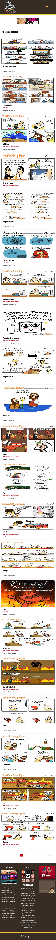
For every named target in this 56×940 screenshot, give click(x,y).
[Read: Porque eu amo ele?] (28, 206)
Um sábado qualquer (14, 69)
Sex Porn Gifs (30, 922)
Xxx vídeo (29, 927)
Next (51, 855)
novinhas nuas (25, 910)
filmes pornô (27, 902)
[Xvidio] (32, 880)
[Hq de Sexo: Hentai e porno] (32, 876)
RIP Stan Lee (6, 648)
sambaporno (32, 920)
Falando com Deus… (8, 105)
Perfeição (5, 571)
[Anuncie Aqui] (47, 886)
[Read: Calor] (28, 593)
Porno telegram (30, 917)
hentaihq (32, 907)
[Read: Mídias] (28, 710)
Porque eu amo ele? (8, 222)
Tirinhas (8, 69)
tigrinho (29, 924)
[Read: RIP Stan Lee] (28, 632)
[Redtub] (23, 876)
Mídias (4, 726)
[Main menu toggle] (47, 7)
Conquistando (6, 764)
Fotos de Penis (31, 903)
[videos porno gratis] (32, 872)
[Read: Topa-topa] (28, 826)
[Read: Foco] (28, 477)
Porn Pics (24, 919)
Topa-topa (5, 842)
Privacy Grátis (30, 919)
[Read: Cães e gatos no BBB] (28, 244)
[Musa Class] (28, 21)
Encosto (5, 532)
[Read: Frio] (28, 787)
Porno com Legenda (26, 915)
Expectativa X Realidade (9, 687)
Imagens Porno (26, 908)
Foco (4, 493)
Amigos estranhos (8, 377)
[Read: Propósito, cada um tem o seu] (28, 322)
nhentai (28, 907)
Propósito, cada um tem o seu (11, 338)
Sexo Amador (23, 922)
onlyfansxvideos (24, 913)
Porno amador (32, 913)
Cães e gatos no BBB (8, 260)
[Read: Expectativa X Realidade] (28, 671)
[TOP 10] (9, 882)
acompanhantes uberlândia (27, 895)
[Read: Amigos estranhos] (28, 361)
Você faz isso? (6, 416)
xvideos (33, 924)
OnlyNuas (31, 910)
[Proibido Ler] (23, 872)
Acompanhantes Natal (29, 893)
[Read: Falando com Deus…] (28, 89)
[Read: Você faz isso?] (28, 399)
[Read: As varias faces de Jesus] (28, 50)
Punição (5, 454)
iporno (31, 908)
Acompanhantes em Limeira (27, 888)
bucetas (28, 898)
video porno (24, 925)
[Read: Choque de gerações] (28, 283)
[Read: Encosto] (28, 516)
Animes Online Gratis (26, 896)
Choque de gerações (8, 299)
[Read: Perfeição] (28, 554)
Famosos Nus (29, 900)
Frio (4, 803)
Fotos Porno (25, 905)
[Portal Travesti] (47, 872)
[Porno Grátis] (28, 880)
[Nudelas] (28, 872)
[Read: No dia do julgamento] (28, 167)
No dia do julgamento (8, 183)
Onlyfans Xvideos (28, 912)
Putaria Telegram (24, 920)
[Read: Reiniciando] (28, 128)
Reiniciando (6, 144)
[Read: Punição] (28, 438)
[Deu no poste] (28, 876)
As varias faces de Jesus (9, 67)
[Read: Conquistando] (28, 748)
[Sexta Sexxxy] (9, 872)
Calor (4, 609)
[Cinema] (9, 877)
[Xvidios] (23, 880)
